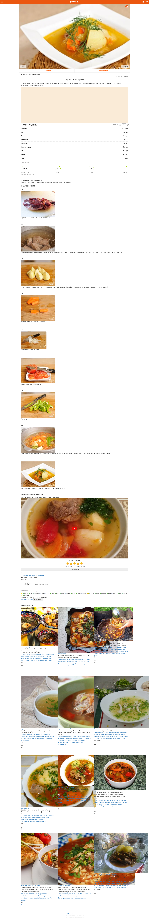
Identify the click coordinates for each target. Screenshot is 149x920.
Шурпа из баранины (37, 575)
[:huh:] (21, 595)
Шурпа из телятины (100, 791)
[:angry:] (91, 593)
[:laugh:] (67, 593)
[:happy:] (125, 593)
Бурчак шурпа (62, 653)
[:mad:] (57, 593)
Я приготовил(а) (74, 569)
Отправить (38, 599)
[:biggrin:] (26, 593)
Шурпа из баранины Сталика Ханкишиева (70, 729)
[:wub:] (52, 593)
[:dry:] (31, 593)
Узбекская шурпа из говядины (30, 885)
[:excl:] (109, 593)
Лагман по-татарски (64, 885)
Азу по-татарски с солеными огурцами (106, 874)
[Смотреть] (74, 528)
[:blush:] (47, 593)
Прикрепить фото (27, 599)
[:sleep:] (78, 593)
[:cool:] (41, 593)
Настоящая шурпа (26, 647)
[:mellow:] (26, 595)
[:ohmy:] (21, 593)
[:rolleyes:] (103, 593)
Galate (126, 76)
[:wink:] (97, 593)
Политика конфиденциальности (75, 917)
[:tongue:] (88, 593)
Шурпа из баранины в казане (103, 642)
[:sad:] (120, 593)
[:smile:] (84, 593)
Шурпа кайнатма (26, 808)
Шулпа (23, 729)
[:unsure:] (36, 593)
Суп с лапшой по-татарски (102, 729)
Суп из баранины (26, 575)
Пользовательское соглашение (74, 915)
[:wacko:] (114, 593)
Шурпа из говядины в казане (67, 787)
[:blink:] (73, 593)
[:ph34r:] (62, 593)
